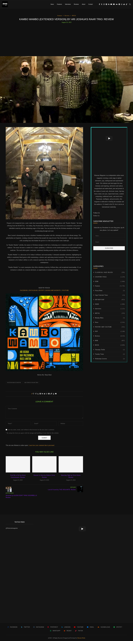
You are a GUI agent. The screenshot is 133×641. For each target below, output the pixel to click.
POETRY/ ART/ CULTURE (110, 327)
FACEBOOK (24, 290)
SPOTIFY (41, 290)
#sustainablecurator (14, 382)
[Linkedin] (108, 4)
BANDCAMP (50, 290)
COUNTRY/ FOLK (110, 277)
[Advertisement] (66, 38)
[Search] (130, 4)
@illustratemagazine (12, 528)
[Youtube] (111, 4)
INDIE (110, 304)
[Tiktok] (126, 4)
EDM (110, 281)
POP (110, 331)
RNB (110, 340)
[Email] (114, 4)
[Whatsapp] (121, 4)
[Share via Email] (56, 394)
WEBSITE (57, 290)
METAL (110, 313)
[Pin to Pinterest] (40, 394)
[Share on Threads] (53, 394)
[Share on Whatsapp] (46, 394)
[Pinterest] (106, 4)
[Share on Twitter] (38, 394)
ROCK (110, 345)
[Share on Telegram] (49, 394)
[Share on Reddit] (44, 394)
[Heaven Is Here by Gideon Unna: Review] (44, 464)
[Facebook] (99, 4)
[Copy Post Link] (51, 394)
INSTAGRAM (33, 290)
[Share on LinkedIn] (42, 394)
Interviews (68, 4)
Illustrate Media (81, 638)
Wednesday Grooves (110, 358)
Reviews (76, 4)
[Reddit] (124, 4)
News (52, 4)
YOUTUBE (65, 290)
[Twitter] (101, 4)
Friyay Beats (110, 290)
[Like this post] (33, 394)
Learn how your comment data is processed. (42, 445)
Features (59, 4)
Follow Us (96, 215)
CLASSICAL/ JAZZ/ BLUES (110, 272)
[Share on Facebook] (35, 394)
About (83, 4)
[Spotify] (119, 4)
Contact (90, 4)
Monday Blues (110, 318)
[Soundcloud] (117, 4)
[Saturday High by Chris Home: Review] (71, 464)
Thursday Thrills (110, 349)
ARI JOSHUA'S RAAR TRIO (31, 382)
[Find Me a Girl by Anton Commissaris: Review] (18, 464)
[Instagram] (104, 4)
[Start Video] (109, 138)
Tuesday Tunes (110, 354)
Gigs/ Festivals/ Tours (110, 295)
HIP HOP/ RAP (110, 299)
